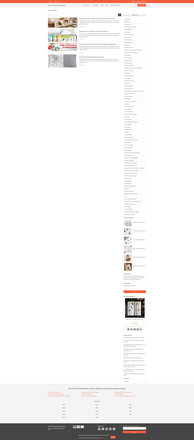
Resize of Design (119, 394)
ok (119, 15)
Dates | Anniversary (128, 86)
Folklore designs (128, 124)
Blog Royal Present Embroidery (56, 394)
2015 (63, 417)
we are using (101, 438)
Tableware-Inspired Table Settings (132, 152)
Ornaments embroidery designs (131, 170)
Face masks (126, 116)
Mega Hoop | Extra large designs (131, 158)
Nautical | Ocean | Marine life (130, 165)
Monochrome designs (129, 160)
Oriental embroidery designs (130, 173)
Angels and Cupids (128, 42)
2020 (97, 411)
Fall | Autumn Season (129, 34)
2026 (97, 404)
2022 (130, 408)
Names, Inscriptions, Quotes (130, 163)
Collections (126, 104)
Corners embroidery (128, 111)
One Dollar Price (128, 178)
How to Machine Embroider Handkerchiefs (133, 358)
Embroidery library (115, 5)
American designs (128, 57)
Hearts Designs (127, 142)
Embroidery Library (86, 394)
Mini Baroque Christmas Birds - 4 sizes (134, 319)
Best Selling (127, 21)
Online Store (86, 5)
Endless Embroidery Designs (130, 114)
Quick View (134, 308)
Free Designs (95, 5)
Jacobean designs (128, 147)
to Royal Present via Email (129, 285)
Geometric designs (128, 137)
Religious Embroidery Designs (131, 193)
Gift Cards (126, 132)
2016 (130, 414)
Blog (102, 5)
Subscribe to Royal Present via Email (131, 426)
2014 (97, 417)
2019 (130, 411)
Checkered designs (128, 96)
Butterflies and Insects (129, 81)
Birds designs (127, 73)
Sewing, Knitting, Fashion (129, 204)
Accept (113, 437)
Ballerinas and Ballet (129, 65)
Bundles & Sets (127, 24)
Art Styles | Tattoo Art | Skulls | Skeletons (133, 50)
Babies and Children (128, 70)
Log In (51, 1)
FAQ (107, 5)
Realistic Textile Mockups (129, 214)
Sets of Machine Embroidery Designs (132, 201)
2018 (63, 414)
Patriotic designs (128, 183)
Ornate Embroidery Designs (130, 175)
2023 (97, 408)
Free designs (127, 127)
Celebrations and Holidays (130, 27)
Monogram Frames (128, 129)
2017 (97, 414)
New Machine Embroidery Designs (89, 392)
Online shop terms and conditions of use (125, 396)
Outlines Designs (128, 181)
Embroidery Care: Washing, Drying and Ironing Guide (97, 18)
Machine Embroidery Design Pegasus (91, 57)
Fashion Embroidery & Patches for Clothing (134, 91)
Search (135, 15)
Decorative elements (129, 93)
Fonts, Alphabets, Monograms (131, 122)
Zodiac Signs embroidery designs (131, 211)
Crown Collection (128, 109)
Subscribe (135, 291)
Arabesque (126, 45)
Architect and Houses (129, 47)
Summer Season (128, 37)
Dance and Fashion (128, 88)
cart (145, 1)
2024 (63, 408)
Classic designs (127, 98)
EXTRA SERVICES (128, 29)
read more (81, 26)
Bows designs (127, 78)
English (135, 1)
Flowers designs (127, 119)
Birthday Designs (128, 60)
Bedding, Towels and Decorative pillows (133, 68)
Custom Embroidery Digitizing (88, 396)
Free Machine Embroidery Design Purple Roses (134, 337)
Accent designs (127, 55)
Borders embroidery (128, 75)
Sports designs (127, 206)
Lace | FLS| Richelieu (128, 155)
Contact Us (141, 5)
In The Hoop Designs (129, 145)
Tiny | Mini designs (128, 209)
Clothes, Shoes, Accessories (130, 101)
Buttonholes (127, 83)
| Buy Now (135, 323)
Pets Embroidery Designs (129, 186)
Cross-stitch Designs (128, 106)
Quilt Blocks (127, 188)
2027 (63, 404)
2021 (63, 411)
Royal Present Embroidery (56, 5)
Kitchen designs (127, 150)
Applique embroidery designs (131, 52)
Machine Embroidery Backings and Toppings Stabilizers (97, 44)
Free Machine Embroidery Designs (123, 392)
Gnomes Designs (128, 134)
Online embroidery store (54, 392)
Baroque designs (128, 63)
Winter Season (127, 32)
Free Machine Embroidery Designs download (59, 396)
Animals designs (128, 39)
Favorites (58, 1)
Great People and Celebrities (130, 140)
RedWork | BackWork (129, 191)
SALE (125, 196)
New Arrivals (127, 19)
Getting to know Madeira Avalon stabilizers (93, 31)
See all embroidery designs (130, 199)
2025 (130, 404)
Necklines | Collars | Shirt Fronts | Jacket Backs (134, 168)
